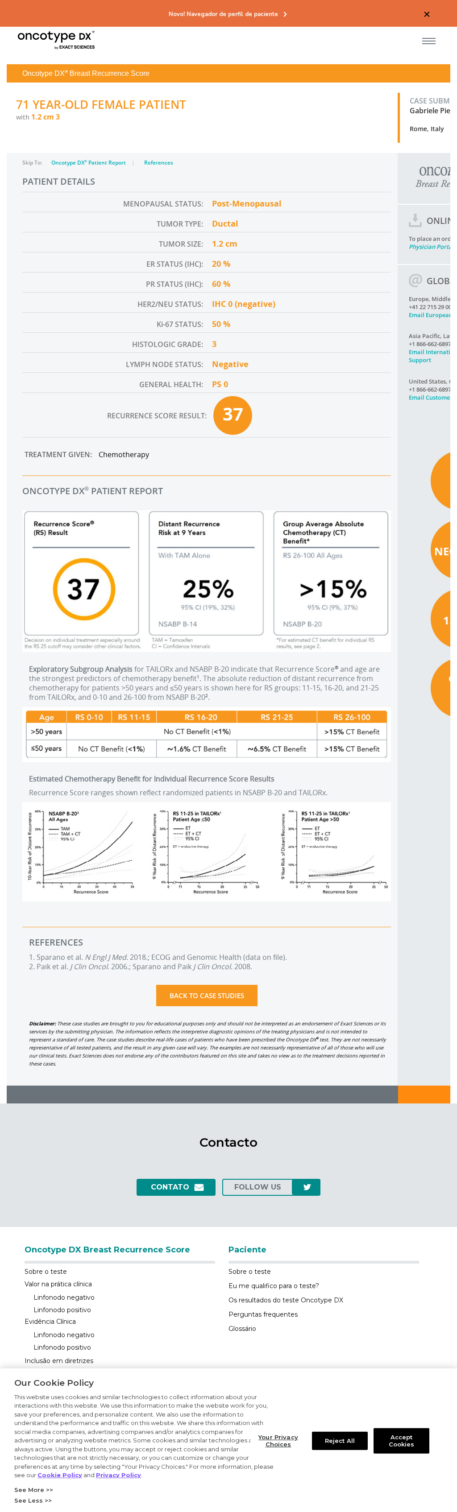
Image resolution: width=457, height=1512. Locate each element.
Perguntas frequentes (263, 1314)
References (158, 162)
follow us (257, 1187)
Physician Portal (431, 247)
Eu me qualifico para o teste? (273, 1286)
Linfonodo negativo (64, 1297)
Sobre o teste (46, 1272)
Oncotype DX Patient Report (89, 162)
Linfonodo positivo (62, 1310)
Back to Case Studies (207, 995)
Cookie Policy (59, 1475)
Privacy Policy (118, 1475)
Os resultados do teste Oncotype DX (285, 1300)
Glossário (242, 1329)
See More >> (33, 1489)
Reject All (340, 1440)
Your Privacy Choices (278, 1441)
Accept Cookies (402, 1441)
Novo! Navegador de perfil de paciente (223, 14)
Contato (170, 1187)
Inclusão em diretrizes (59, 1361)
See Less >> (33, 1500)
